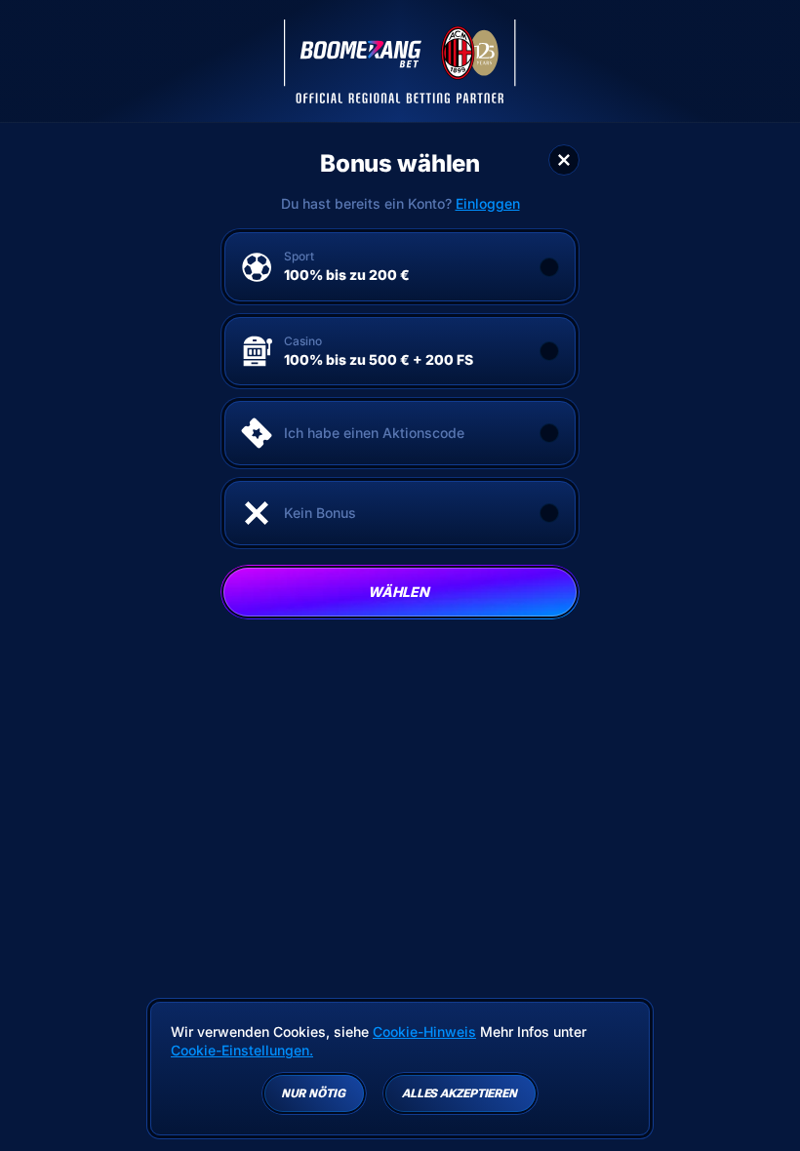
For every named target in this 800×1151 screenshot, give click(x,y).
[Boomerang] (400, 61)
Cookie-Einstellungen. (242, 1050)
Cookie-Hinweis (424, 1031)
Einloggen (488, 204)
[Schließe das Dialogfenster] (564, 160)
